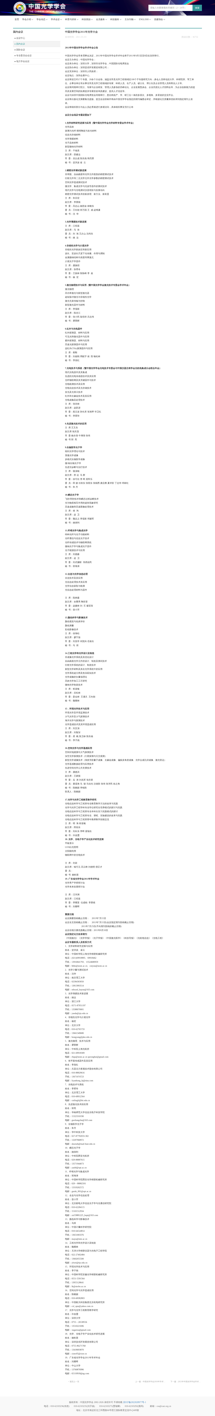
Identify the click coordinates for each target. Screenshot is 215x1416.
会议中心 (20, 38)
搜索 (197, 8)
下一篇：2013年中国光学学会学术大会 (186, 1381)
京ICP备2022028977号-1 (134, 1402)
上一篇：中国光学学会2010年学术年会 (151, 1381)
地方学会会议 (22, 61)
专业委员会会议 (24, 55)
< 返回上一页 (73, 1381)
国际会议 (20, 50)
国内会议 (20, 44)
